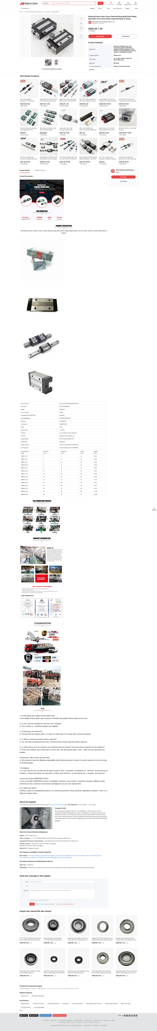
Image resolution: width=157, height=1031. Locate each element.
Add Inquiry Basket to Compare (52, 69)
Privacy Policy (103, 1025)
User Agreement (87, 1025)
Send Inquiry (100, 36)
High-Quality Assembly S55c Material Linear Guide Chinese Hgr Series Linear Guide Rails (127, 158)
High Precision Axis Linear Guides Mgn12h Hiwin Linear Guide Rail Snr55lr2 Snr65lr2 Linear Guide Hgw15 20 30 (68, 100)
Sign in (135, 4)
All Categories (25, 8)
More (21, 1010)
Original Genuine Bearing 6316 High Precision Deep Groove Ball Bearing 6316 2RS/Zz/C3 (126, 939)
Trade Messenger (45, 1015)
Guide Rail (47, 12)
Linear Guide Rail (45, 855)
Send (32, 904)
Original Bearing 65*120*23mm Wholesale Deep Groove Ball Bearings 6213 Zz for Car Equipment (126, 972)
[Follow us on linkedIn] (136, 1015)
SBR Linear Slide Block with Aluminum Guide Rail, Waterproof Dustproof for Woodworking (87, 129)
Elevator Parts (24, 996)
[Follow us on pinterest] (134, 1015)
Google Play (34, 1015)
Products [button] (45, 3)
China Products (53, 1020)
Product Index (106, 1020)
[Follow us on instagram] (129, 1015)
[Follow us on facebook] (125, 1015)
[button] (96, 3)
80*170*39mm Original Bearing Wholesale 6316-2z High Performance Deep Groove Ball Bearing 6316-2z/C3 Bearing (30, 939)
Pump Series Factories (38, 1003)
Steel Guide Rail (55, 12)
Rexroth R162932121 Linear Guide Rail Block (127, 129)
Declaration (95, 1025)
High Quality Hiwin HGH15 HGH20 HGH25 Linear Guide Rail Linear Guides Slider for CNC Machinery (48, 100)
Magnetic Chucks (55, 855)
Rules (136, 8)
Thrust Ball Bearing (66, 857)
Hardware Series (25, 1003)
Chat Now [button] (126, 36)
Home (21, 12)
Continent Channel (97, 1020)
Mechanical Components (38, 996)
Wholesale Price (88, 1020)
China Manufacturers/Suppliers (65, 1020)
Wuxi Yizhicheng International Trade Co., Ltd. (103, 21)
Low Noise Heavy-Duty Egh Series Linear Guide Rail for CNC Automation (28, 129)
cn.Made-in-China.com (94, 1022)
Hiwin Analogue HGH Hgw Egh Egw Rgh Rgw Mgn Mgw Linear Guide (88, 158)
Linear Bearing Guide (77, 1003)
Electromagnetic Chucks (83, 855)
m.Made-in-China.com (82, 1022)
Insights (113, 1020)
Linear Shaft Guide (25, 1007)
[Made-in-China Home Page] (28, 3)
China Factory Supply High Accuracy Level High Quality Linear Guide (29, 158)
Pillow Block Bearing (34, 855)
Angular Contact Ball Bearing (39, 857)
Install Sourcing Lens (60, 1015)
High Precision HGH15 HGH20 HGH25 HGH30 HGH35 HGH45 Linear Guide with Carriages (107, 129)
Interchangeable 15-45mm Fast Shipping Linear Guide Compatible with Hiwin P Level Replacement (107, 100)
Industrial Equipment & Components (33, 12)
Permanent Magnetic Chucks (68, 855)
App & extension (117, 8)
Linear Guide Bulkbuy (39, 1007)
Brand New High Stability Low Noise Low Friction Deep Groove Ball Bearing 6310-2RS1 (78, 939)
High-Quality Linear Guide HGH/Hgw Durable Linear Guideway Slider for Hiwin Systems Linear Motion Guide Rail (68, 129)
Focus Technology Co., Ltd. (67, 1025)
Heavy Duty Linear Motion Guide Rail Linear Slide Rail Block (48, 129)
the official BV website (57, 804)
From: (27, 882)
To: (28, 886)
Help (108, 8)
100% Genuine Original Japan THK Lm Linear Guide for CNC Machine (68, 158)
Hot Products (45, 1020)
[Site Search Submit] (101, 3)
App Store (23, 1015)
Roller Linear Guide (125, 1003)
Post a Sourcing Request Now (65, 904)
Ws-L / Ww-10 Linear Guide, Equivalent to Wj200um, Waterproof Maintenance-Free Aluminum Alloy (108, 158)
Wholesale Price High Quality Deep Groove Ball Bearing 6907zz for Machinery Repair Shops (102, 939)
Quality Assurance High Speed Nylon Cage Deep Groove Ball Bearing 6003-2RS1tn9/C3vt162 (78, 972)
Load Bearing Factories (53, 1003)
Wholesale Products (78, 1020)
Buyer (99, 8)
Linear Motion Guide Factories (93, 1003)
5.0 (118, 172)
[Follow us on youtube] (132, 1015)
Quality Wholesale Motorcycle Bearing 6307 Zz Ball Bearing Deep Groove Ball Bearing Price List (101, 972)
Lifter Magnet (94, 855)
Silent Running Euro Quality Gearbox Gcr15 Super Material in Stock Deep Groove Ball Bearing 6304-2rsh (53, 939)
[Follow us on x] (127, 1015)
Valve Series (66, 1003)
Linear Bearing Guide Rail (111, 1003)
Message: (26, 890)
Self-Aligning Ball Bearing (54, 857)
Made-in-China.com (71, 1022)
